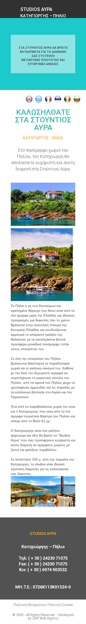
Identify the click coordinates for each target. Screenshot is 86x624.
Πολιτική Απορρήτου (30, 604)
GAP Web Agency (45, 618)
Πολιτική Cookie (60, 604)
